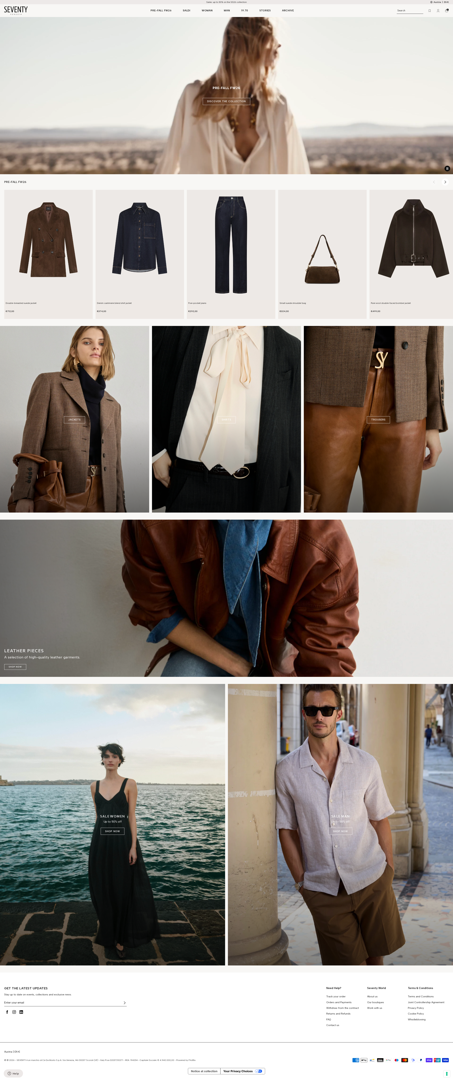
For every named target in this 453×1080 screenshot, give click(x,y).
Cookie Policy (416, 1013)
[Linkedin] (21, 1012)
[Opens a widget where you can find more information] (13, 1073)
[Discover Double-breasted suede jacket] (48, 245)
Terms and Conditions (421, 996)
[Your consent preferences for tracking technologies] (446, 1073)
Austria (8, 1051)
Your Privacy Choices (238, 1071)
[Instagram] (14, 1012)
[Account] (438, 10)
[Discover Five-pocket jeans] (231, 245)
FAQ (328, 1019)
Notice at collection (204, 1071)
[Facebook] (7, 1012)
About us (372, 996)
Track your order (336, 996)
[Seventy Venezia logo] (74, 10)
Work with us (374, 1008)
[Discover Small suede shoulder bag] (322, 245)
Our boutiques (375, 1002)
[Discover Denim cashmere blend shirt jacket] (140, 245)
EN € (446, 2)
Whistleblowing (417, 1019)
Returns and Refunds (338, 1013)
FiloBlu (192, 1060)
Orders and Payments (339, 1002)
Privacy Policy (416, 1008)
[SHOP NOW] (226, 598)
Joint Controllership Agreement (426, 1002)
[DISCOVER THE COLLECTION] (226, 95)
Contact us (332, 1025)
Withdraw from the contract (342, 1008)
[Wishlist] (430, 10)
